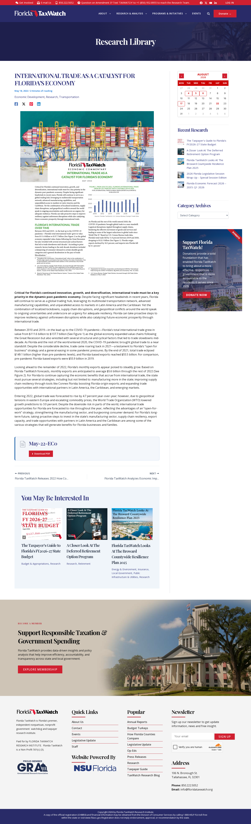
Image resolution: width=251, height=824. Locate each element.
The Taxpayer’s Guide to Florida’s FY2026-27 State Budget (41, 551)
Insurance (143, 569)
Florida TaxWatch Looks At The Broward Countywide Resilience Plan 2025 (205, 163)
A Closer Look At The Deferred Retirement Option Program (83, 551)
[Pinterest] (31, 104)
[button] (109, 13)
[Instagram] (206, 3)
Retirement (84, 563)
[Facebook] (201, 3)
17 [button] (181, 103)
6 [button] (203, 93)
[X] (23, 104)
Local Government (122, 573)
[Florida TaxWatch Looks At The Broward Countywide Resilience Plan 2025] (181, 161)
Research (52, 97)
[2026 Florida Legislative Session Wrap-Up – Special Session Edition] (181, 175)
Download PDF (42, 453)
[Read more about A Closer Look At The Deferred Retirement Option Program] (87, 524)
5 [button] (196, 93)
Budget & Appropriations (35, 563)
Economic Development (30, 97)
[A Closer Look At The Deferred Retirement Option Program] (181, 151)
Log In (230, 2)
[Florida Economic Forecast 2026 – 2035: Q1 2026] (181, 184)
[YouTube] (210, 3)
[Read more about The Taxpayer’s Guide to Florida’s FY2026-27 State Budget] (41, 524)
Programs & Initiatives (167, 13)
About (103, 13)
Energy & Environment (124, 569)
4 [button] (188, 93)
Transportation (69, 97)
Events (196, 13)
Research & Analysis (129, 13)
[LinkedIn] (215, 3)
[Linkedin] (38, 104)
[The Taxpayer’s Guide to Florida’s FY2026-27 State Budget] (181, 142)
